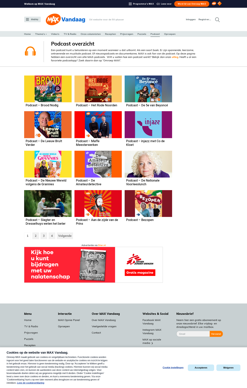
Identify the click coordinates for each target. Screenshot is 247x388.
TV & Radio (70, 34)
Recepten (110, 34)
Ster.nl (102, 245)
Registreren (205, 19)
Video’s (55, 34)
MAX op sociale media (152, 341)
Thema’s (40, 34)
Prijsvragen (126, 34)
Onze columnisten (91, 34)
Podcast (155, 34)
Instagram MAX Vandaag (152, 331)
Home (27, 34)
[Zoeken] (217, 19)
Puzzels (142, 34)
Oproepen (170, 34)
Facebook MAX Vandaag (152, 321)
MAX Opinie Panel (69, 320)
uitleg (175, 57)
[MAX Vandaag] (65, 19)
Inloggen (191, 19)
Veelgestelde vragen (104, 326)
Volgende (65, 236)
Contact (96, 332)
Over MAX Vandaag (104, 320)
